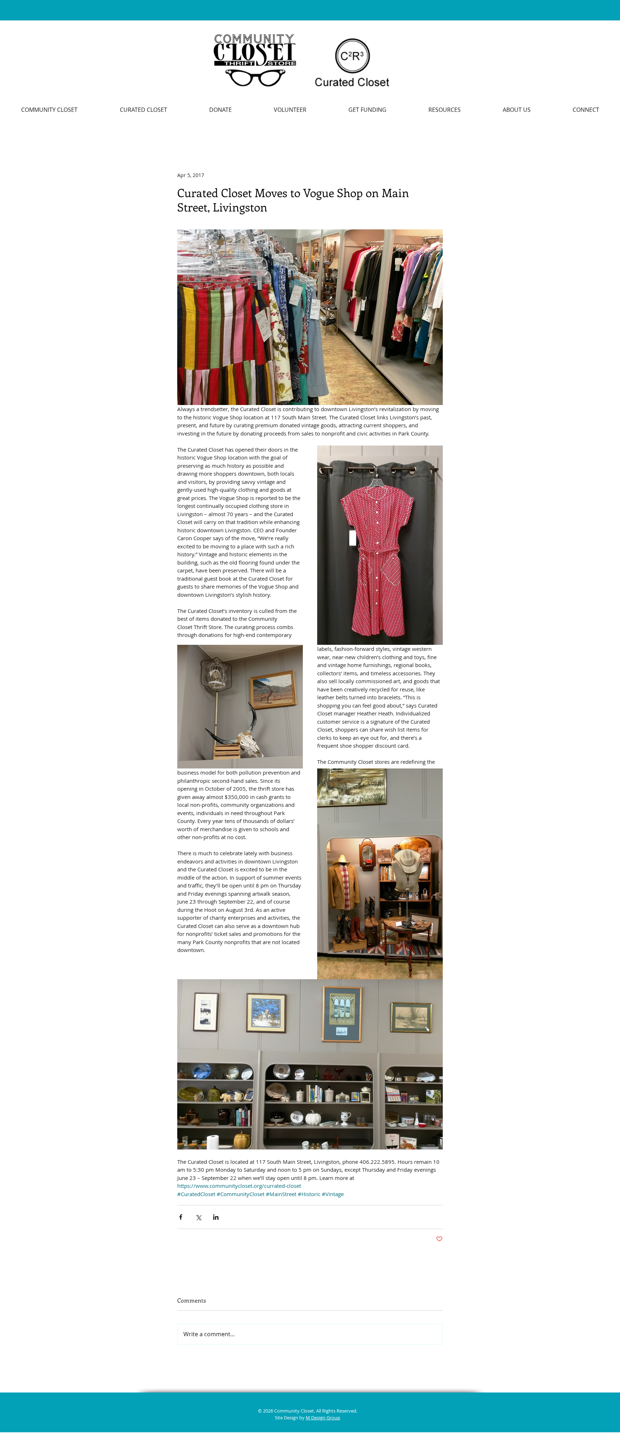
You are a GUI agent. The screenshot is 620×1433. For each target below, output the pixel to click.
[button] (444, 110)
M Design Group (323, 1417)
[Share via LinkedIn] (215, 1217)
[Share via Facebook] (180, 1217)
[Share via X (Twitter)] (198, 1217)
